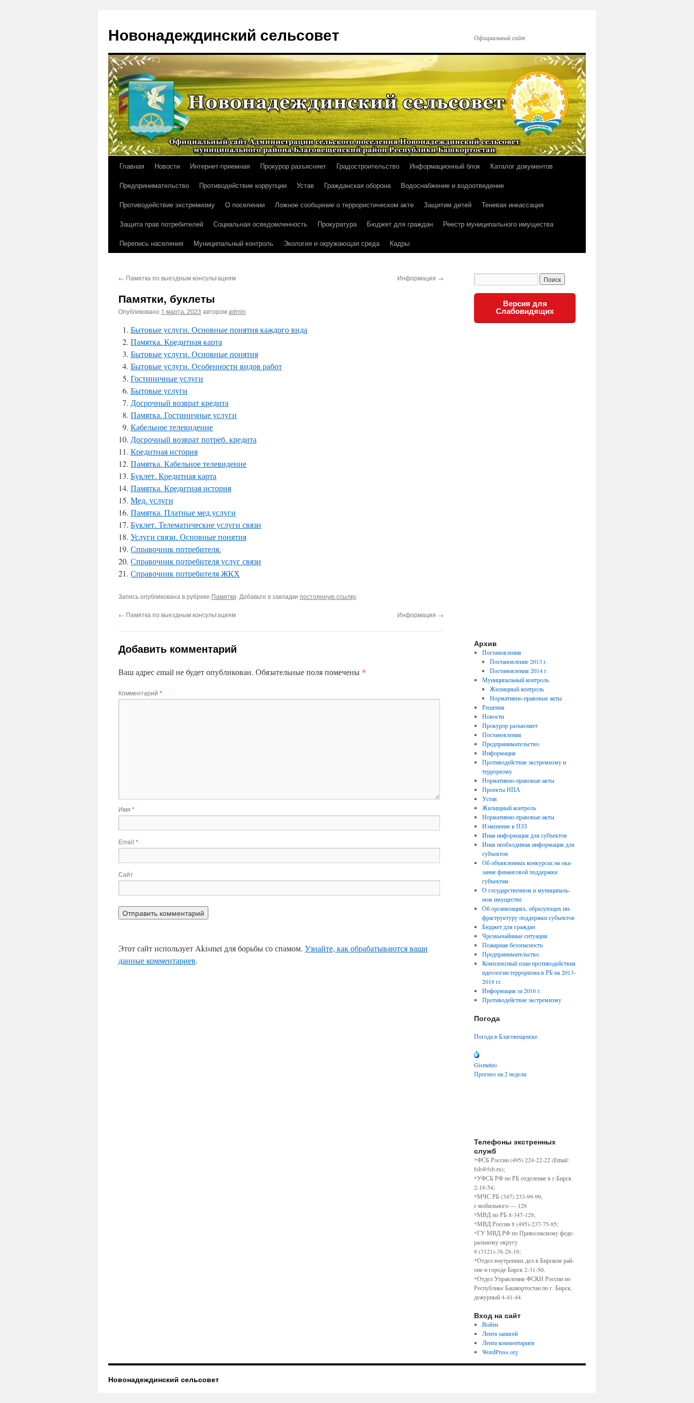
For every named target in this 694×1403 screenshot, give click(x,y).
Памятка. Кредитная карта (176, 341)
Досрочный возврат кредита (180, 402)
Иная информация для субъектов (524, 835)
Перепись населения (151, 243)
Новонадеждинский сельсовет (223, 34)
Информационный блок (444, 166)
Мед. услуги (152, 500)
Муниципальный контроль (233, 243)
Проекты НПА (501, 789)
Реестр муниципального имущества (498, 224)
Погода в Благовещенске (506, 1036)
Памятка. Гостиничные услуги (184, 414)
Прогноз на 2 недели (500, 1074)
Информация (420, 277)
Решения (493, 707)
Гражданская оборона (357, 185)
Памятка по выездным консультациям (181, 277)
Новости (167, 166)
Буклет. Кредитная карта (173, 475)
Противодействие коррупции (243, 185)
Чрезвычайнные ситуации (514, 936)
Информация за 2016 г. (512, 990)
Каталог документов (521, 166)
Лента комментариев (508, 1342)
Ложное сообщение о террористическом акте (344, 204)
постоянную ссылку (328, 596)
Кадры (399, 243)
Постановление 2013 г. (519, 661)
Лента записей (500, 1333)
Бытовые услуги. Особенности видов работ (206, 366)
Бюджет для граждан (400, 224)
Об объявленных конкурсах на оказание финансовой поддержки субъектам (527, 871)
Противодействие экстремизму (167, 204)
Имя (126, 809)
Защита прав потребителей (161, 224)
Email (128, 841)
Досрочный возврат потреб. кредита (194, 439)
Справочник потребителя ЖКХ (185, 573)
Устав (305, 185)
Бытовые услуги (159, 390)
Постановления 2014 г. (519, 670)
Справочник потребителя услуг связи (196, 561)
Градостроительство (367, 166)
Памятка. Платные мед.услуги (183, 512)
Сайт (125, 874)
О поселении (245, 204)
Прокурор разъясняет (293, 166)
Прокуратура (337, 224)
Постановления (501, 652)
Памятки (223, 596)
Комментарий (140, 692)
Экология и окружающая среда (331, 243)
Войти (490, 1324)
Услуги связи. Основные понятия (188, 536)
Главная (131, 166)
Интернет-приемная (220, 166)
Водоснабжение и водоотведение (452, 185)
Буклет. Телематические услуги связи (196, 524)
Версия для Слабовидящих (525, 307)
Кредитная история (164, 451)
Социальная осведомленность (260, 224)
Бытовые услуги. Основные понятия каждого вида (219, 329)
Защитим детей (447, 204)
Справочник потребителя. (176, 549)
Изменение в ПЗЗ (504, 826)
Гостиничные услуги (167, 378)
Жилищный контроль (517, 689)
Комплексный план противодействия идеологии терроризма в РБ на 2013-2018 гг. (529, 972)
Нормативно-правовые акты (526, 698)
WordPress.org (500, 1352)
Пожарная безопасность (512, 945)
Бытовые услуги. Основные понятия (194, 353)
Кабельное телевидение (172, 427)
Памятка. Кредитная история (181, 488)
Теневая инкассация (513, 204)
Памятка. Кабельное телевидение (188, 463)
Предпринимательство (154, 185)
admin (237, 311)
